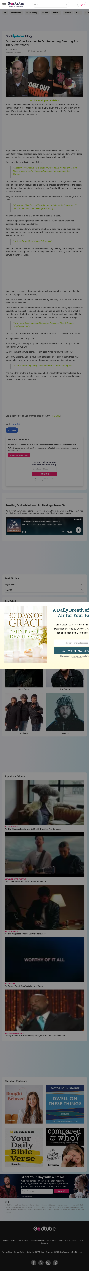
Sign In (82, 5)
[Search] (66, 4)
